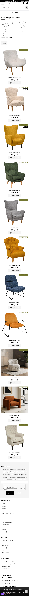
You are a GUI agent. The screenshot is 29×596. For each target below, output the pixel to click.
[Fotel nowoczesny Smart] (14, 287)
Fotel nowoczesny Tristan (15, 152)
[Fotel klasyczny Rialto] (14, 437)
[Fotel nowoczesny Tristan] (14, 137)
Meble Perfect (15, 12)
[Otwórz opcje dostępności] (2, 594)
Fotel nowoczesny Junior (14, 190)
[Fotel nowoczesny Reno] (14, 400)
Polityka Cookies (7, 593)
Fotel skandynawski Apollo (14, 77)
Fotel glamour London (14, 265)
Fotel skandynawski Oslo (14, 115)
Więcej (4, 43)
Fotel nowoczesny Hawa (14, 340)
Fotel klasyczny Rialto (14, 452)
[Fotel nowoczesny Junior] (14, 175)
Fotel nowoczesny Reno (14, 415)
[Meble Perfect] (11, 4)
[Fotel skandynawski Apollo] (14, 62)
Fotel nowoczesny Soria (14, 377)
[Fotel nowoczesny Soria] (14, 362)
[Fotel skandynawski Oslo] (14, 100)
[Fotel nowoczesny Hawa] (14, 325)
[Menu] (2, 4)
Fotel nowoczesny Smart (14, 302)
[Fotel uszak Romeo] (14, 212)
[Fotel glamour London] (14, 250)
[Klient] (19, 4)
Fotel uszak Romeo (14, 227)
